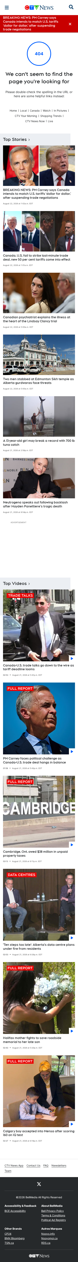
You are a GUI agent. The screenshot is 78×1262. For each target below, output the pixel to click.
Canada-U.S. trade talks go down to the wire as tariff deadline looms (38, 667)
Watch (47, 110)
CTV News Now (35, 121)
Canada (35, 110)
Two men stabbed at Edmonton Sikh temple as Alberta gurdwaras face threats (38, 381)
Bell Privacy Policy (52, 1210)
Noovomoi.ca (49, 1238)
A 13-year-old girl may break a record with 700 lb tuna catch (39, 443)
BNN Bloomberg (15, 1238)
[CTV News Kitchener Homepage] (39, 7)
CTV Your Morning (26, 115)
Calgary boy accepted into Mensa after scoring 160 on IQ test (38, 1133)
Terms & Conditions (53, 1215)
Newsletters (58, 1165)
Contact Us (33, 1165)
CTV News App (14, 1165)
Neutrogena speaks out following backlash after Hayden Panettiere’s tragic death (35, 504)
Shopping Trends (51, 115)
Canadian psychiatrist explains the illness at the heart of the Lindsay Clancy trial (36, 319)
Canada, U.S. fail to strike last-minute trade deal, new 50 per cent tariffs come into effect (36, 257)
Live (50, 121)
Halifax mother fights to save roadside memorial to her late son (32, 1040)
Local (23, 110)
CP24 (8, 1233)
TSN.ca (9, 1242)
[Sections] (7, 7)
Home (13, 110)
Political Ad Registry (53, 1220)
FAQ (45, 1165)
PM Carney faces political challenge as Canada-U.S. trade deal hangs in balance (34, 760)
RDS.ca (45, 1242)
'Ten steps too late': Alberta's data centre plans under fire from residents (39, 947)
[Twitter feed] (39, 1184)
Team (8, 1170)
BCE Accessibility (15, 1210)
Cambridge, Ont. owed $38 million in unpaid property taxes (35, 853)
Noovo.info (48, 1233)
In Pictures (60, 110)
